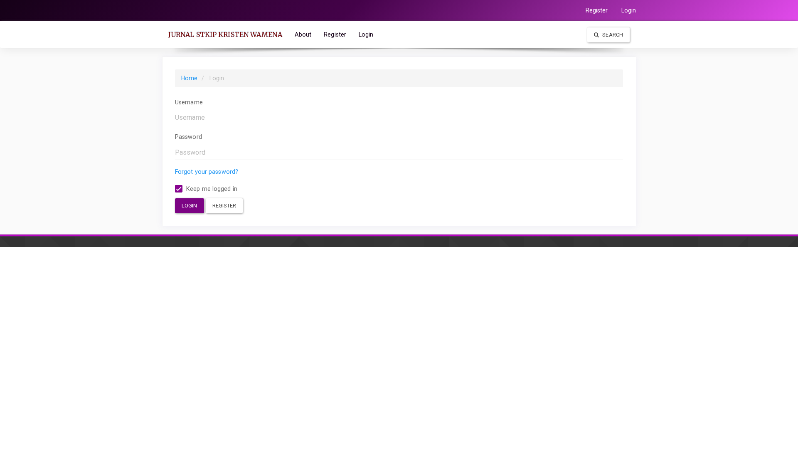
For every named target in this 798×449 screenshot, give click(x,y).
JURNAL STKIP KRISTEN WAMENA (225, 34)
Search (612, 35)
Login (628, 10)
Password (188, 136)
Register (597, 10)
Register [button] (224, 205)
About (303, 34)
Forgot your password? (206, 171)
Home (189, 78)
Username (189, 102)
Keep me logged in (211, 188)
